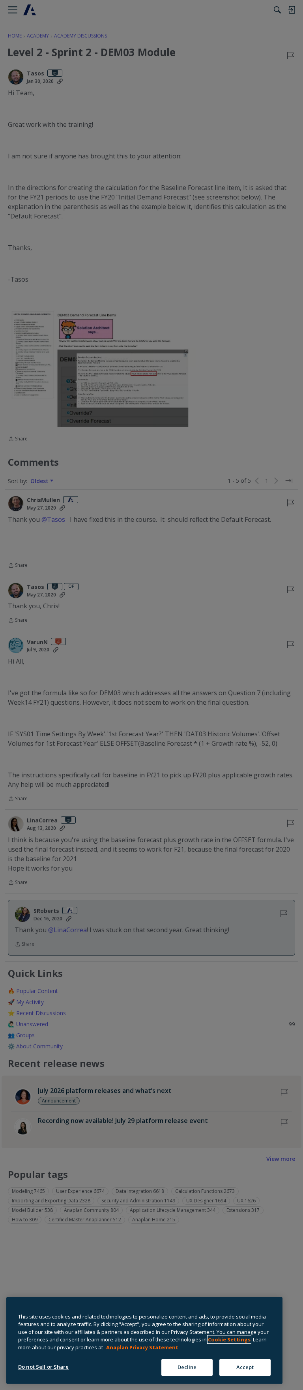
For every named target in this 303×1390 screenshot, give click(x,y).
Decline (187, 1367)
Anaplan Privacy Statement (142, 1347)
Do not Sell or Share (43, 1366)
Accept (245, 1367)
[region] (144, 1340)
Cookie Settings (229, 1339)
